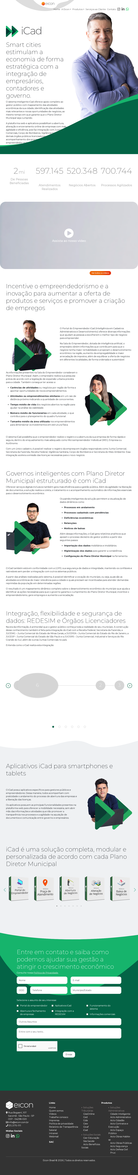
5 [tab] (73, 906)
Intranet (53, 1133)
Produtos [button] (77, 9)
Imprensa (54, 1120)
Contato (111, 9)
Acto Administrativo (120, 1117)
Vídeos (52, 1114)
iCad (85, 1130)
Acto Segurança (119, 1146)
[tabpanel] (19, 888)
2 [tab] (61, 906)
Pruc (113, 1152)
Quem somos (56, 1110)
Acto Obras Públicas (121, 1143)
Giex (85, 1123)
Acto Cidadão (117, 1120)
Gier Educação (91, 1138)
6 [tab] (77, 906)
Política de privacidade (61, 1123)
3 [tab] (65, 906)
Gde (85, 1120)
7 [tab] (81, 906)
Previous (4, 889)
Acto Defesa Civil (119, 1149)
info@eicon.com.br (19, 1122)
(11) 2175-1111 (15, 1125)
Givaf (86, 1127)
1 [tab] (57, 906)
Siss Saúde (88, 1141)
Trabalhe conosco (58, 1117)
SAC (51, 1142)
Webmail (54, 1136)
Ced (85, 1117)
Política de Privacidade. (46, 973)
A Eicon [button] (65, 9)
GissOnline (89, 1114)
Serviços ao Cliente (96, 9)
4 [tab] (69, 906)
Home (57, 9)
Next (134, 889)
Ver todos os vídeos (100, 273)
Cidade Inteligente (120, 1114)
